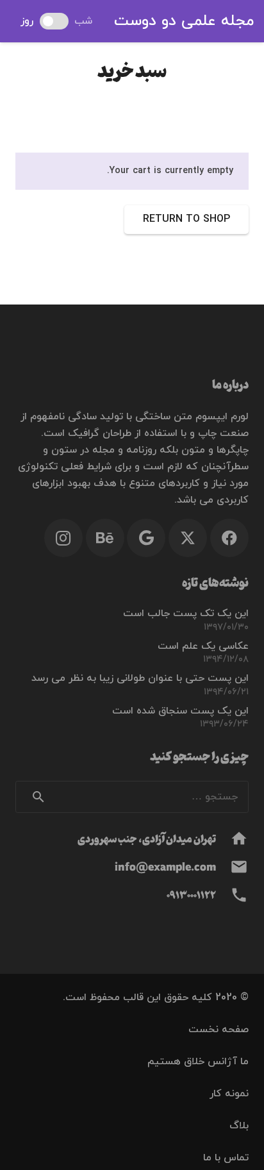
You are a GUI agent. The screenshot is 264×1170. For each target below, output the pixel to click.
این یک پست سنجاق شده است (180, 711)
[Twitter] (188, 538)
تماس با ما (226, 1158)
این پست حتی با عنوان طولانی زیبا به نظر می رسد (140, 678)
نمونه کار (229, 1094)
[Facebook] (229, 538)
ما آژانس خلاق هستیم (198, 1062)
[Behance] (105, 538)
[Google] (146, 538)
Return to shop (186, 219)
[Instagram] (63, 538)
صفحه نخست (218, 1030)
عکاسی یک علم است (203, 646)
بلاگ (239, 1126)
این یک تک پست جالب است (186, 613)
